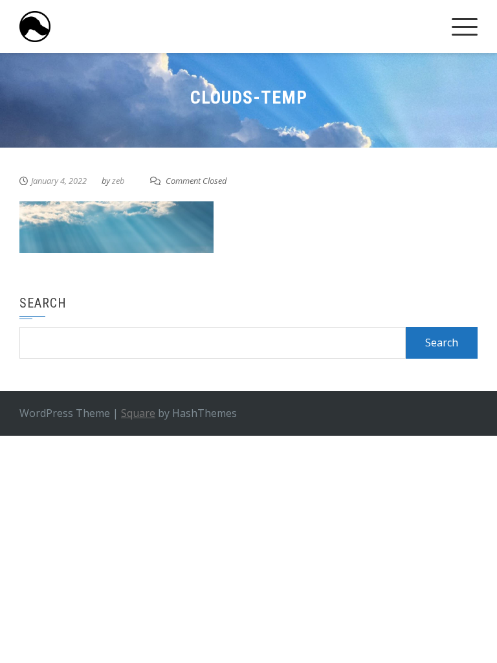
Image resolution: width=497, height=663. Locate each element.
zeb (118, 180)
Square (138, 413)
